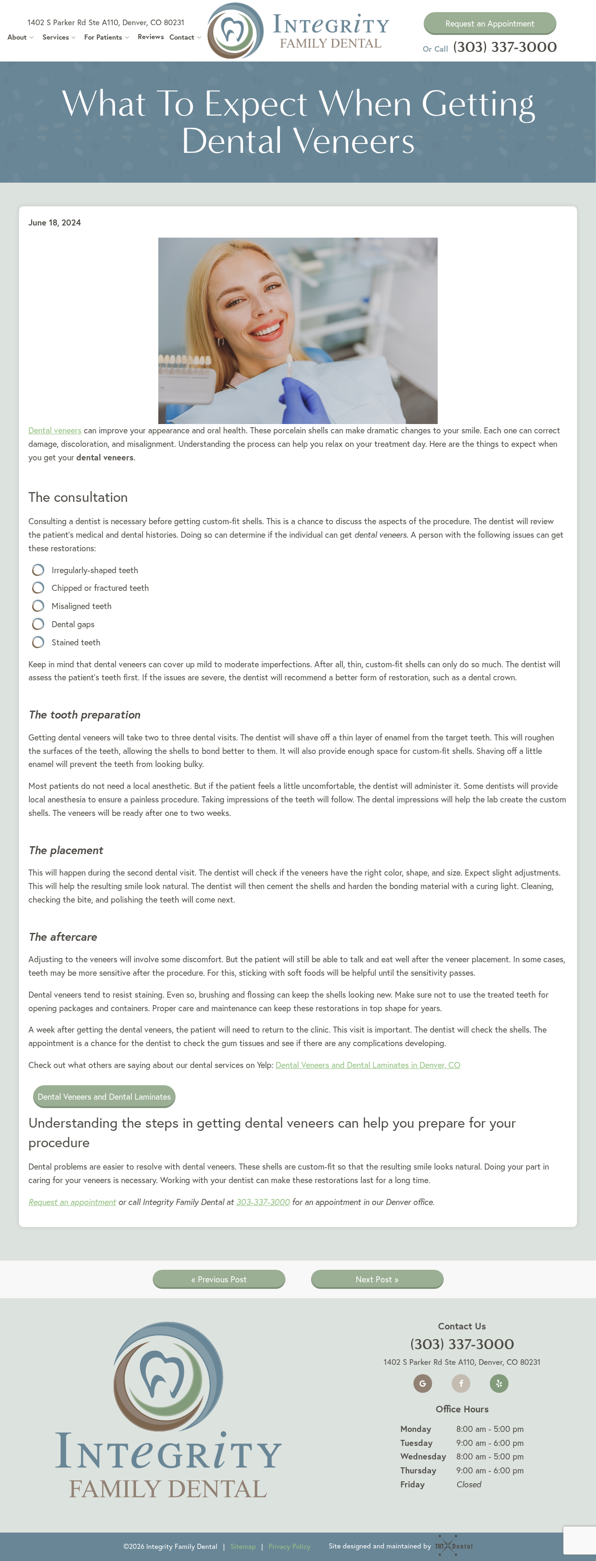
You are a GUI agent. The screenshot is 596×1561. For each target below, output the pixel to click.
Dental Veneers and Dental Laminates (104, 1096)
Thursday (418, 1470)
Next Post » (377, 1279)
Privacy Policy (290, 1546)
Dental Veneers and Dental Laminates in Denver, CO (368, 1065)
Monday (415, 1428)
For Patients (103, 37)
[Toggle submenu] (31, 37)
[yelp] (499, 1383)
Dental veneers (54, 430)
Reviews (151, 36)
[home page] (298, 30)
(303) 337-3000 (490, 47)
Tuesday (416, 1442)
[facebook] (461, 1383)
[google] (422, 1383)
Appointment (490, 23)
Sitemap (243, 1546)
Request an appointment (72, 1202)
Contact (181, 37)
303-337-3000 (263, 1202)
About (17, 37)
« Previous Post (219, 1279)
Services (55, 37)
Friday (412, 1484)
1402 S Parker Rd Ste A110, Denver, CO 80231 (105, 22)
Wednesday (423, 1456)
